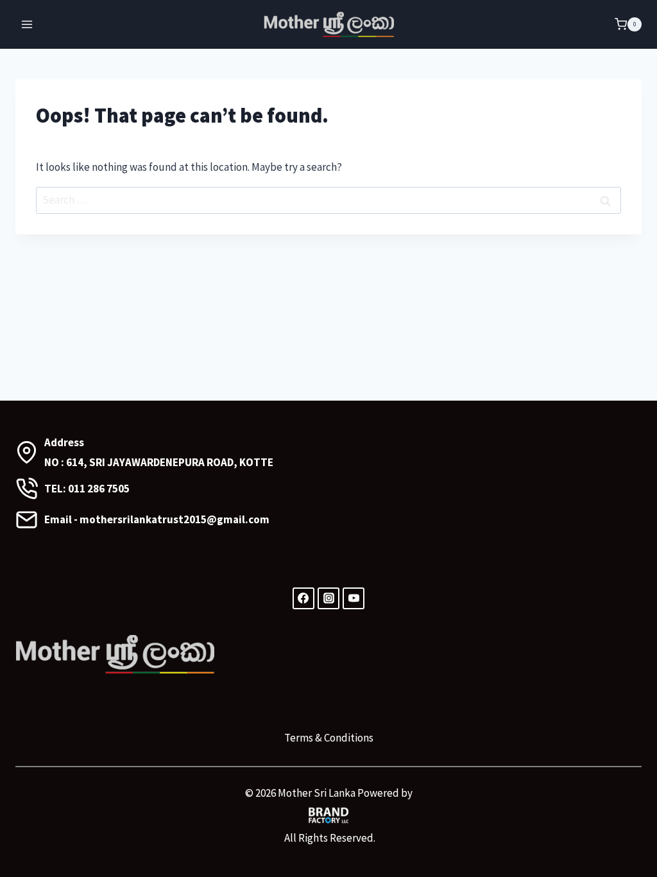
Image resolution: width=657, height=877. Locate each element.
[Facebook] (303, 598)
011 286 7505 (99, 489)
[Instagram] (328, 598)
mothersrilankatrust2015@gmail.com (174, 519)
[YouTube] (353, 598)
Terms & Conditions (328, 738)
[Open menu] (27, 24)
